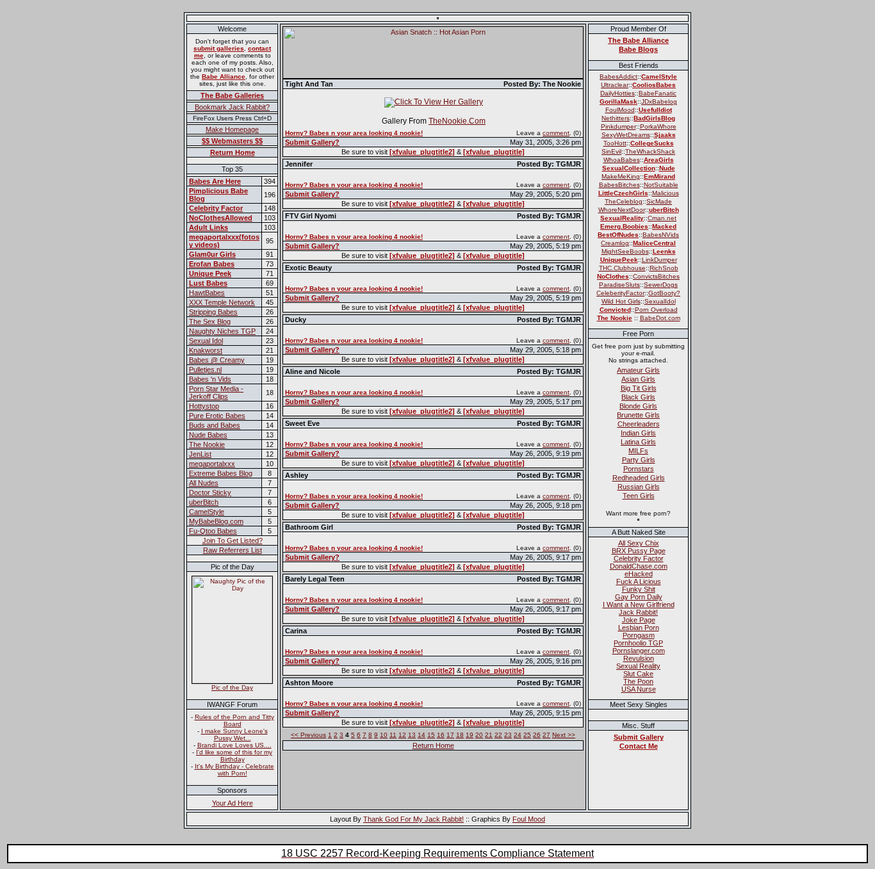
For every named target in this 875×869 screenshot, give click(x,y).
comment (556, 132)
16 (441, 734)
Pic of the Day (232, 687)
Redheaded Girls (638, 478)
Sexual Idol (206, 341)
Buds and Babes (214, 425)
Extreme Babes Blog (220, 473)
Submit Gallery (639, 737)
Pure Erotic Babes (217, 415)
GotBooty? (664, 292)
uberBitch (203, 502)
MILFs (638, 451)
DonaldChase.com (638, 566)
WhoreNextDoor (621, 209)
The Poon (638, 681)
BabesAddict (618, 76)
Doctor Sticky (210, 492)
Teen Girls (639, 495)
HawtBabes (207, 292)
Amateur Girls (638, 370)
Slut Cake (638, 674)
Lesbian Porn (638, 627)
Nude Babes (208, 435)
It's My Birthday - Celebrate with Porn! (234, 770)
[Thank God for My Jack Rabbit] (438, 15)
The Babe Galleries (232, 95)
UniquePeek (619, 259)
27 (546, 734)
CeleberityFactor (620, 292)
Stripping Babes (213, 312)
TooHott (614, 143)
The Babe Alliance (638, 40)
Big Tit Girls (639, 388)
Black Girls (638, 397)
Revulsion (638, 658)
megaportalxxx (212, 463)
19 (469, 734)
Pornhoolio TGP (638, 643)
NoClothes (613, 276)
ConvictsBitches (656, 276)
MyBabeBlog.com (216, 521)
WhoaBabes (621, 159)
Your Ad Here (232, 803)
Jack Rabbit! (638, 612)
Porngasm (639, 635)
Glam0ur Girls (212, 254)
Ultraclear (614, 84)
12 (402, 734)
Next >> (563, 734)
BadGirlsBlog (654, 118)
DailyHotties (617, 93)
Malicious (665, 193)
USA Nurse (638, 689)
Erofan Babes (211, 264)
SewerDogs (661, 284)
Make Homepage (232, 129)
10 (384, 734)
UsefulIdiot (655, 109)
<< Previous (308, 734)
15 (431, 734)
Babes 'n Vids (210, 379)
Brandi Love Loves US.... (234, 745)
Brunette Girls (638, 415)
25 (527, 734)
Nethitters (615, 118)
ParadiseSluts (619, 284)
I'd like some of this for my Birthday (234, 756)
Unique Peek (210, 273)
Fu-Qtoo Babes (213, 531)
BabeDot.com (660, 317)
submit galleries (218, 48)
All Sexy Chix (638, 543)
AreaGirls (659, 159)
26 (537, 734)
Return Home (232, 152)
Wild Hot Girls (621, 301)
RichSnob (664, 268)
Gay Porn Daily (638, 597)
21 (489, 734)
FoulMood (620, 109)
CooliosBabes (654, 84)
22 (498, 734)
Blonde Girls (638, 406)
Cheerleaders (638, 424)
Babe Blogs (638, 49)
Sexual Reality (638, 666)
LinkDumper (659, 259)
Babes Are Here (215, 181)
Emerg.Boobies (624, 226)
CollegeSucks (652, 143)
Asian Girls (638, 379)
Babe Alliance (223, 76)
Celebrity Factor (216, 208)
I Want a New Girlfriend (639, 604)
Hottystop (204, 406)
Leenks (664, 251)
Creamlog (615, 243)
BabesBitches (619, 184)
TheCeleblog (623, 201)
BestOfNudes (618, 234)
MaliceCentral (654, 243)
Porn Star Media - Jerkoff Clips (216, 392)
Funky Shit (638, 589)
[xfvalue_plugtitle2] (422, 152)
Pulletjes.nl (205, 369)
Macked (664, 226)
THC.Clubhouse (622, 268)
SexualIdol (660, 301)
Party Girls (638, 460)
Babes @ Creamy (217, 360)
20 (479, 734)
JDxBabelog (659, 101)
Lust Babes (208, 283)
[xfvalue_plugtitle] (494, 152)
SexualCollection (628, 168)
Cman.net (662, 218)
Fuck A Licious (638, 581)
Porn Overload (656, 309)
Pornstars (638, 469)
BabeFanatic (657, 93)
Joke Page (638, 620)
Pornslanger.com (638, 650)
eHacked (639, 574)
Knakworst (205, 350)
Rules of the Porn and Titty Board (234, 720)
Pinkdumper (618, 126)
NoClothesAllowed (220, 218)
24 (517, 734)
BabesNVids (660, 234)
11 (393, 734)
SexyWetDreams (625, 134)
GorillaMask (618, 101)
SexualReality (622, 218)
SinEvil (611, 151)
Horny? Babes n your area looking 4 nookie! (354, 132)
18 (460, 734)
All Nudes (203, 483)
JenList (200, 454)
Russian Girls (638, 487)
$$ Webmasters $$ (232, 141)
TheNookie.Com (457, 121)
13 (412, 734)
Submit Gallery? (312, 142)
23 (508, 734)
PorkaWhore (658, 126)
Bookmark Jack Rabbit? (232, 107)
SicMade (659, 201)
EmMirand (659, 176)
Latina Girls (638, 442)
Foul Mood (528, 819)
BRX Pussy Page (639, 551)
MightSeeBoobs (625, 251)
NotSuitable (661, 184)
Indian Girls (638, 433)
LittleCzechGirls (623, 193)
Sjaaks (665, 134)
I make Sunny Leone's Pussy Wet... (234, 734)
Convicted (615, 309)
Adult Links (208, 227)
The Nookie (207, 444)
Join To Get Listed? (232, 540)
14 (421, 734)
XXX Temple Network (222, 302)
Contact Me (638, 746)
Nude (667, 168)
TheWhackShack (650, 151)
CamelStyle (206, 512)
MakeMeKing (620, 176)
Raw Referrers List (232, 550)
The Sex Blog (210, 321)
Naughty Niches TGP (222, 331)
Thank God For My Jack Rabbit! (413, 819)
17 (450, 734)
